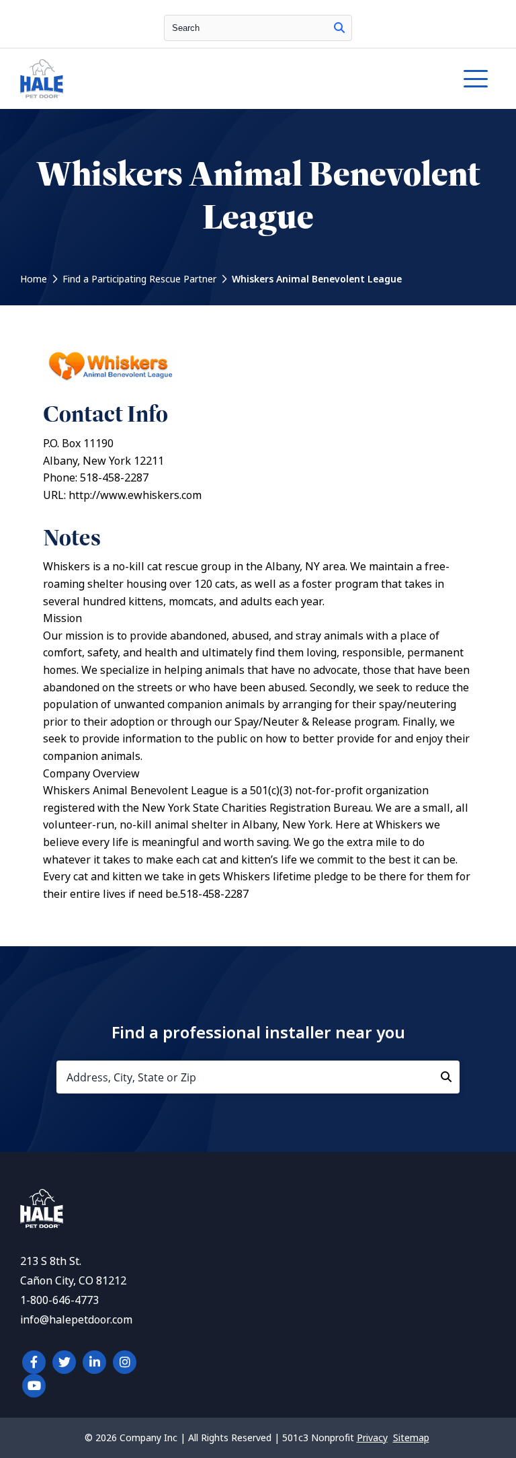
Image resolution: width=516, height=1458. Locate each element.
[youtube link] (34, 1385)
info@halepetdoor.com (76, 1320)
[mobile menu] (476, 79)
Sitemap (411, 1438)
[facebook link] (34, 1362)
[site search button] (339, 28)
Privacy (372, 1438)
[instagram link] (124, 1362)
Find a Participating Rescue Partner (139, 279)
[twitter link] (64, 1362)
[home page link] (196, 78)
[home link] (41, 1224)
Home (33, 279)
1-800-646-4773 (59, 1300)
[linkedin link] (94, 1362)
